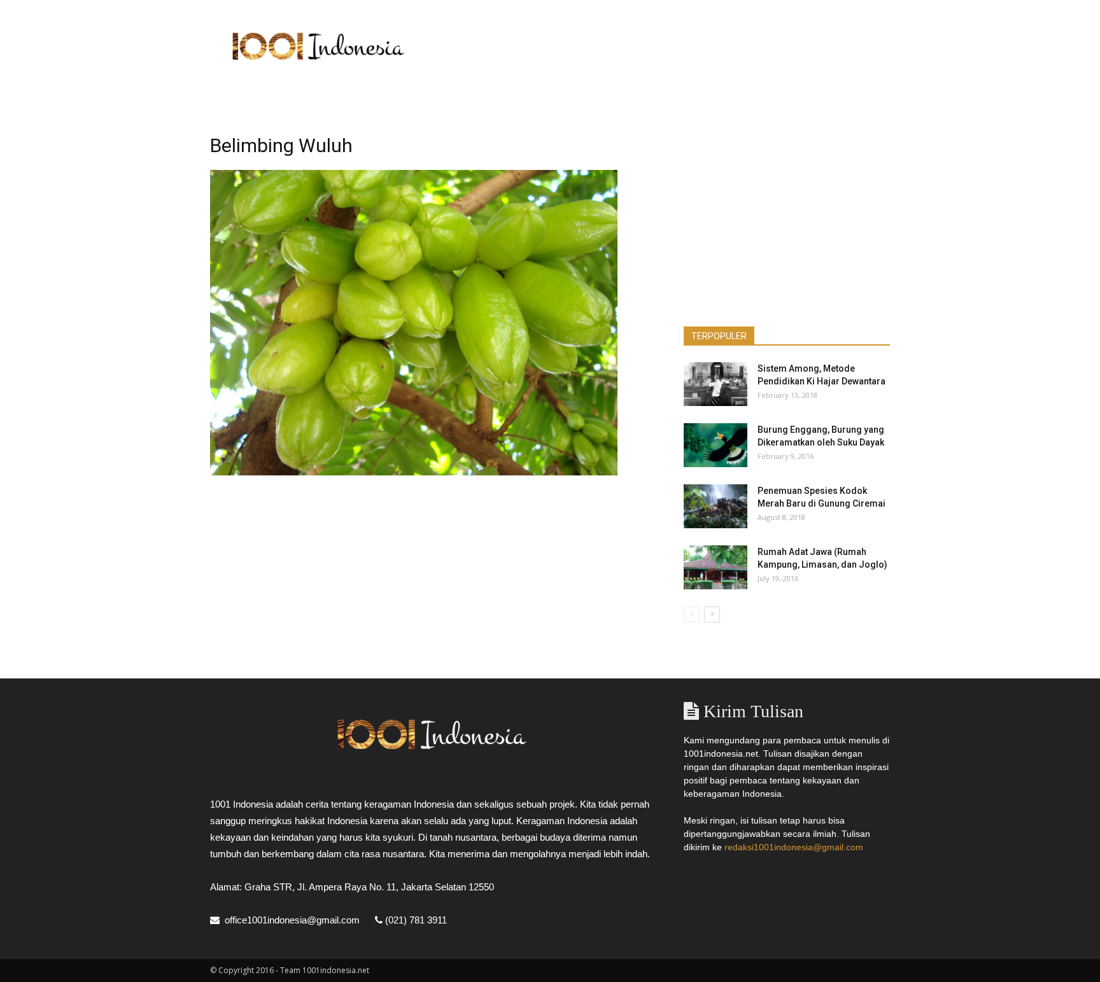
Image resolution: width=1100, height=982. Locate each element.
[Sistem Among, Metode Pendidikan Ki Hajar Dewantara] (715, 384)
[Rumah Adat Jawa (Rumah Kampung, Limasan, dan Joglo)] (715, 567)
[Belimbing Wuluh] (413, 472)
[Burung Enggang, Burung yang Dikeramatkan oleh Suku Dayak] (715, 445)
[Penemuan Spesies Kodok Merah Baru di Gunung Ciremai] (715, 506)
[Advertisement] (658, 46)
